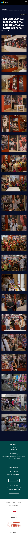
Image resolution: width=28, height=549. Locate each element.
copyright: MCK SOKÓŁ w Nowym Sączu (14, 502)
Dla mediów (14, 447)
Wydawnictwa (14, 449)
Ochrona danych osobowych (14, 505)
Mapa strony (14, 507)
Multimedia (5, 9)
